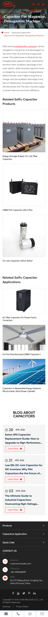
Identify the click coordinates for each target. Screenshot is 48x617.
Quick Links (8, 542)
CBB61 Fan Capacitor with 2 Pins (17, 210)
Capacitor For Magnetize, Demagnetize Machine (24, 36)
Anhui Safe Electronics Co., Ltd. (29, 599)
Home (6, 33)
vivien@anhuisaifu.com (20, 563)
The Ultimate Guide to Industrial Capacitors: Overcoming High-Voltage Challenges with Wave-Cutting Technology (24, 500)
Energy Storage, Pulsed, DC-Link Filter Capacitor (20, 157)
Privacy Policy (22, 606)
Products (7, 525)
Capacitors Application (20, 33)
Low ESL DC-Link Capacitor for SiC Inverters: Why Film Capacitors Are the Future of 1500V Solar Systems (23, 469)
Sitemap (6, 606)
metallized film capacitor (25, 46)
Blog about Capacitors (24, 414)
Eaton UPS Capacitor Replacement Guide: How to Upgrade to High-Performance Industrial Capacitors (23, 439)
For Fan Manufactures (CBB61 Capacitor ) (22, 354)
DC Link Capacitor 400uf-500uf (17, 261)
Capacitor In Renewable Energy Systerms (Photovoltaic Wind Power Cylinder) (22, 389)
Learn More (13, 448)
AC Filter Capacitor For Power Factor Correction (20, 319)
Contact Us (10, 550)
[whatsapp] (30, 614)
